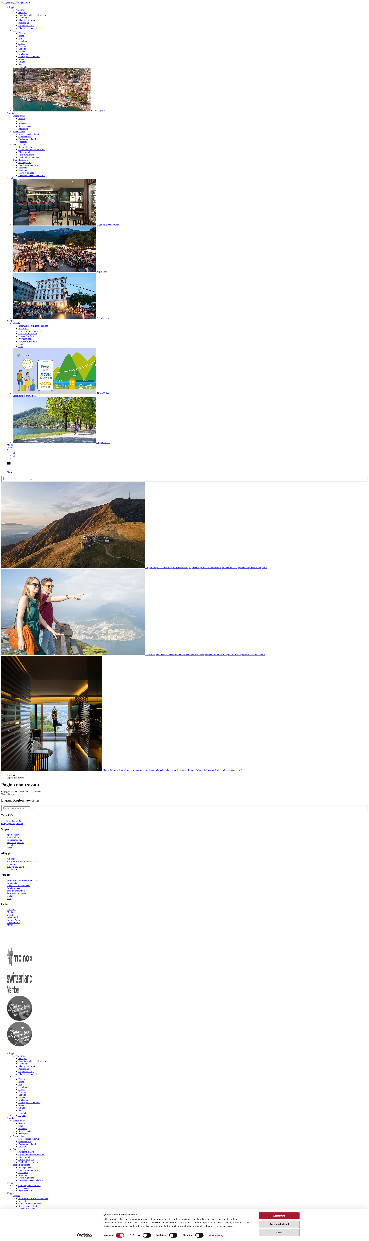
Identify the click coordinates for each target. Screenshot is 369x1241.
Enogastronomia (20, 144)
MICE (10, 445)
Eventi (10, 178)
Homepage (12, 775)
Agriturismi (23, 23)
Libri (20, 346)
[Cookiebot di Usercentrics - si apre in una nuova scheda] (84, 1235)
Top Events (23, 1188)
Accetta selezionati (279, 1224)
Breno (21, 36)
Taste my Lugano (26, 155)
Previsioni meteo (26, 339)
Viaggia (10, 320)
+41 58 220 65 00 (13, 821)
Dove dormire (19, 10)
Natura (21, 118)
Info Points (23, 328)
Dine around (24, 152)
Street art (22, 142)
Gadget (21, 344)
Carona (21, 43)
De (14, 455)
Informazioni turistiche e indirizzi (33, 326)
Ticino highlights (26, 173)
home (13, 794)
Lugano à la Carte (26, 336)
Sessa (20, 64)
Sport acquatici (25, 126)
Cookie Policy (13, 922)
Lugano (22, 1115)
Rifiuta (279, 1232)
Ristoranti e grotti (26, 147)
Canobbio (22, 41)
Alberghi (22, 12)
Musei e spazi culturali (28, 134)
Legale (10, 915)
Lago (20, 121)
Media (10, 912)
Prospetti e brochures (27, 341)
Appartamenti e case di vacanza (32, 15)
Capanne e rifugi (26, 25)
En (14, 453)
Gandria (22, 49)
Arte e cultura (19, 131)
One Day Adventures (28, 165)
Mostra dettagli (216, 1235)
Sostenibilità (12, 917)
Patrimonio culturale (27, 139)
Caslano (22, 46)
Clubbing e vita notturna (29, 1185)
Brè (20, 38)
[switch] (147, 1235)
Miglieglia (23, 54)
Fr (14, 458)
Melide (21, 51)
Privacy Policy (13, 920)
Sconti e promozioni (27, 333)
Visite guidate (24, 162)
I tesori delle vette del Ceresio (31, 175)
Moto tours (23, 170)
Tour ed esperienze (21, 160)
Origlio (21, 61)
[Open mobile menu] (9, 465)
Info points (12, 883)
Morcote (22, 59)
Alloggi (10, 7)
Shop (9, 472)
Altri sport (23, 129)
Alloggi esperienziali (27, 28)
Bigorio (21, 33)
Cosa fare (11, 113)
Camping (22, 17)
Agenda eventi (25, 1190)
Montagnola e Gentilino (29, 56)
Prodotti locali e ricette (28, 157)
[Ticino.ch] (19, 968)
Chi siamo (11, 909)
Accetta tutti (279, 1216)
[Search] (31, 479)
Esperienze (23, 167)
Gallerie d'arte (24, 136)
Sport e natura (19, 116)
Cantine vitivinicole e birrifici (31, 149)
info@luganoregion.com (12, 823)
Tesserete (22, 67)
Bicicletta (22, 123)
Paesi (15, 30)
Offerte (10, 447)
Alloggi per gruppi (26, 20)
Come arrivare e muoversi (30, 331)
